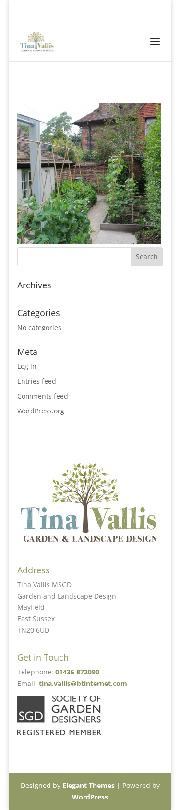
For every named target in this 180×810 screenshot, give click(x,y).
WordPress (90, 796)
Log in (26, 366)
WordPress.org (40, 410)
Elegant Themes (88, 785)
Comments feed (42, 395)
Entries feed (36, 381)
